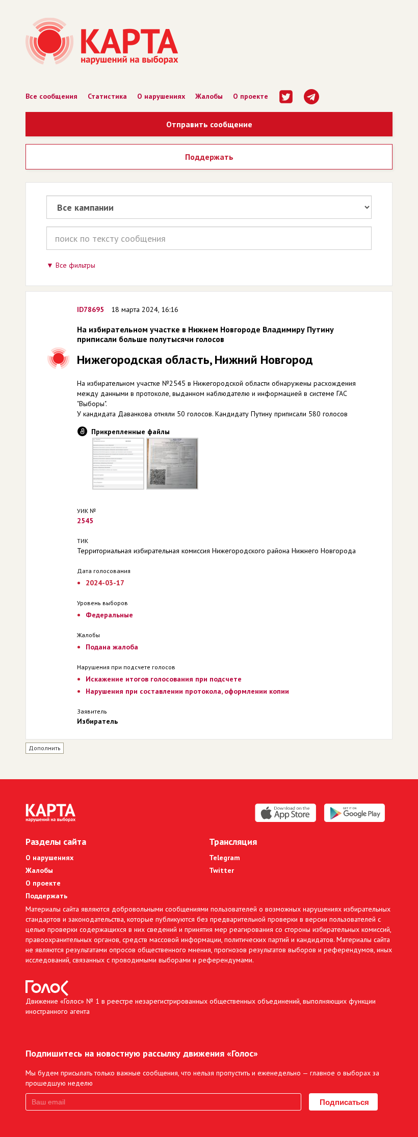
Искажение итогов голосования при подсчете (164, 679)
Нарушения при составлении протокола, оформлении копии (187, 691)
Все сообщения (51, 96)
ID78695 (90, 309)
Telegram (224, 857)
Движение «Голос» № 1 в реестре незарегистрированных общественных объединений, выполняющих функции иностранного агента (200, 1006)
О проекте (250, 96)
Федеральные (109, 614)
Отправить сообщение (209, 124)
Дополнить (45, 748)
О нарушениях (161, 96)
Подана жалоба (112, 646)
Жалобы (209, 96)
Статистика (107, 96)
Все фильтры (75, 265)
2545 (85, 520)
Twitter (221, 870)
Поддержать (209, 157)
